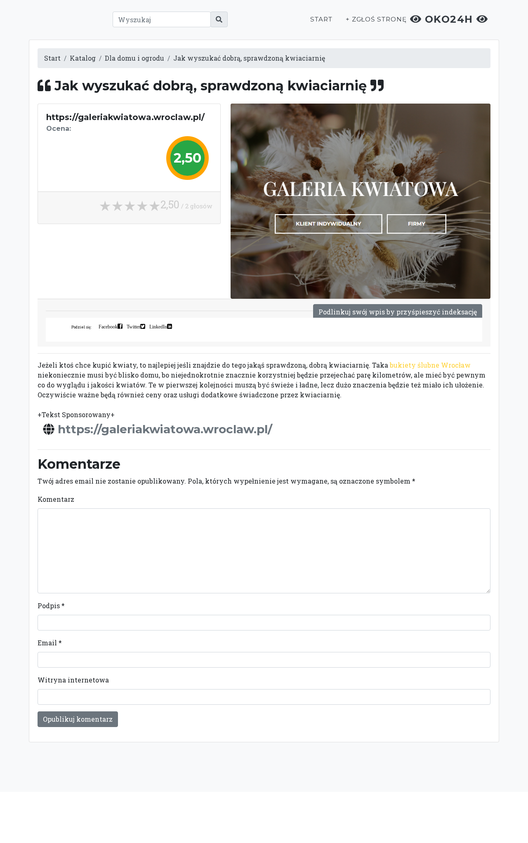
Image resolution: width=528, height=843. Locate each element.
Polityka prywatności (337, 817)
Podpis (51, 605)
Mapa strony (434, 817)
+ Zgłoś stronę (376, 19)
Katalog (83, 58)
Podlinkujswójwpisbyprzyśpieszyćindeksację (397, 311)
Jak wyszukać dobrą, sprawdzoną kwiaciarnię (249, 58)
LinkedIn (158, 326)
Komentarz (56, 499)
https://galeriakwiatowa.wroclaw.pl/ (165, 429)
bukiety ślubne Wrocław (430, 365)
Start (321, 19)
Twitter (133, 326)
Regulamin (391, 817)
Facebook (108, 326)
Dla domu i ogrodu (134, 58)
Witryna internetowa (73, 679)
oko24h (448, 19)
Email (50, 642)
